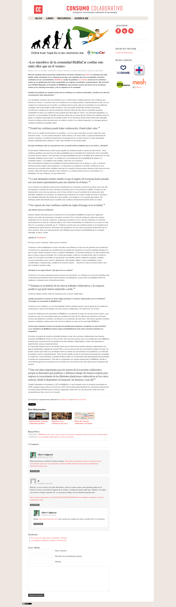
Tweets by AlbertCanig (124, 53)
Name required (60, 551)
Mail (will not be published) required (68, 556)
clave (87, 75)
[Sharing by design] (139, 76)
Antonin (44, 70)
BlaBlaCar (59, 80)
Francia (60, 70)
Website (58, 562)
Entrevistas (52, 70)
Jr (38, 480)
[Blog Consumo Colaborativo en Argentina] (137, 87)
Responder (35, 471)
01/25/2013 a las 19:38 (48, 515)
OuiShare (74, 70)
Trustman (41, 237)
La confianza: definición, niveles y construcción (48, 540)
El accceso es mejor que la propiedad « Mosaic (49, 538)
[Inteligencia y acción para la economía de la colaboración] (123, 76)
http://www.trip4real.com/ (48, 519)
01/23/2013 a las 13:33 (45, 457)
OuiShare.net (65, 399)
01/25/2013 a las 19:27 (45, 483)
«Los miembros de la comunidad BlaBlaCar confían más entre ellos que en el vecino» (65, 64)
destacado (99, 70)
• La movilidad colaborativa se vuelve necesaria (51, 437)
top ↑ (152, 604)
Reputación (82, 70)
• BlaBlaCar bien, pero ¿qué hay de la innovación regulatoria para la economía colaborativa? (68, 434)
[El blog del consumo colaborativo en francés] (123, 91)
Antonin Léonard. (79, 399)
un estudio (82, 80)
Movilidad (66, 70)
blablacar (91, 70)
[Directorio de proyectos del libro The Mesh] (139, 84)
